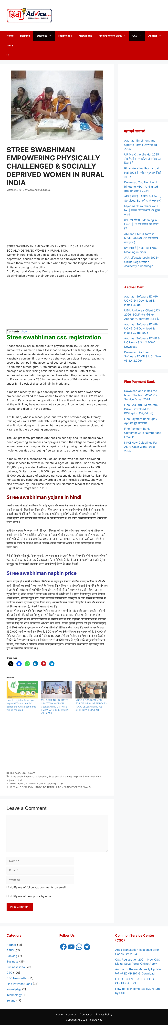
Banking (25, 35)
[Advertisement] (135, 15)
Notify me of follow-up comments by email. (38, 887)
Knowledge (85, 35)
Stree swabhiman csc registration (28, 776)
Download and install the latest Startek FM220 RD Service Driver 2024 (140, 395)
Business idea (16, 967)
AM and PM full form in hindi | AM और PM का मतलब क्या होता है (141, 238)
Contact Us (86, 1014)
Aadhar (152, 35)
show (24, 331)
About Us (71, 1014)
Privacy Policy (104, 1014)
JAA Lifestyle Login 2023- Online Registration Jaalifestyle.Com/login (141, 262)
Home (10, 35)
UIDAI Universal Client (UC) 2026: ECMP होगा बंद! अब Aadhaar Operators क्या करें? (142, 314)
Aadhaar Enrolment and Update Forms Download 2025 (140, 145)
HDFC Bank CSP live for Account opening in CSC (37, 783)
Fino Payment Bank (110, 35)
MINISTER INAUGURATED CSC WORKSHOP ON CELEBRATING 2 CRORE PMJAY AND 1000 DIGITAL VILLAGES (55, 707)
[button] (51, 36)
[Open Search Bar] (7, 55)
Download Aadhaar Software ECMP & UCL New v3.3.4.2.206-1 (142, 356)
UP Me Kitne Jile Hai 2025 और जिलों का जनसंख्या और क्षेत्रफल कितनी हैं (142, 158)
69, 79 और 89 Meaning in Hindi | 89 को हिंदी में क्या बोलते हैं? (141, 224)
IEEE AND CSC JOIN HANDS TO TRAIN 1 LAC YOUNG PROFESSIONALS (50, 787)
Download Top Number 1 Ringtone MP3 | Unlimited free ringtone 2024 (141, 186)
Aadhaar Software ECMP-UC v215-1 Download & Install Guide (141, 301)
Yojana (31, 772)
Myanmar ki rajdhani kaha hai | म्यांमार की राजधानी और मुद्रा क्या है (142, 210)
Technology (65, 35)
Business (42, 35)
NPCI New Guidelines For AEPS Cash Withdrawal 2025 (140, 447)
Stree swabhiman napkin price (65, 776)
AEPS (10, 45)
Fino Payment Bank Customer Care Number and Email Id (142, 433)
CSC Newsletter (17, 978)
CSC (135, 35)
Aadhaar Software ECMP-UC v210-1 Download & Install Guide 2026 (141, 328)
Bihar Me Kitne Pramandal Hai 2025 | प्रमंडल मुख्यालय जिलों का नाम (142, 172)
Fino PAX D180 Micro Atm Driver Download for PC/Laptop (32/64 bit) (141, 409)
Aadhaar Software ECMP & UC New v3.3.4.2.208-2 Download (142, 342)
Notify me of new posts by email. (31, 896)
